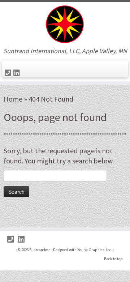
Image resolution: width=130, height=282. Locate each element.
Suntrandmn (40, 249)
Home (13, 98)
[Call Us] (9, 72)
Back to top (113, 258)
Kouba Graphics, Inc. (94, 249)
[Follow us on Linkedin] (17, 72)
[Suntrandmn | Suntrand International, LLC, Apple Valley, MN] (65, 24)
